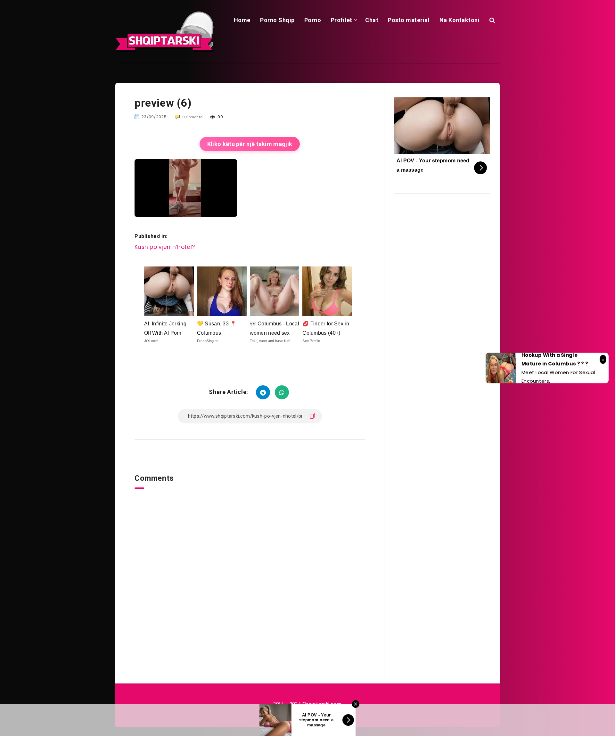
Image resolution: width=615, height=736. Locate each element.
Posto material (409, 20)
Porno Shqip (277, 20)
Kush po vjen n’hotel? (165, 247)
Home (242, 20)
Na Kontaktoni (459, 20)
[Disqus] (250, 569)
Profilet (341, 20)
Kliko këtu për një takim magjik (249, 144)
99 (220, 117)
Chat (371, 20)
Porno (312, 20)
